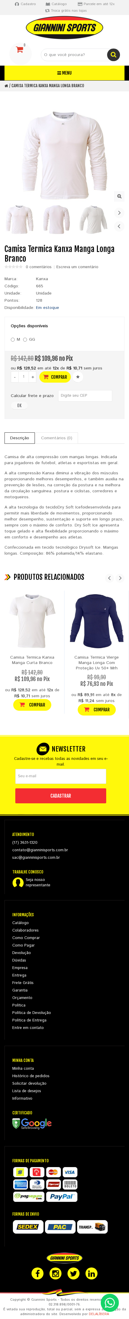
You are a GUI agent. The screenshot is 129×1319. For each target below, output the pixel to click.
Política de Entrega (29, 1020)
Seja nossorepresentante (38, 882)
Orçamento (22, 998)
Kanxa (42, 279)
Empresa (20, 968)
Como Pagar (23, 945)
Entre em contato (28, 1028)
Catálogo (20, 923)
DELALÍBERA (99, 1314)
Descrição (19, 438)
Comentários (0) (56, 438)
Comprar (58, 377)
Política (19, 1005)
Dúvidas (19, 960)
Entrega (19, 975)
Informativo (22, 1098)
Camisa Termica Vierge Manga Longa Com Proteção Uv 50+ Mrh (96, 662)
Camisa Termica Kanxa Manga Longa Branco (47, 85)
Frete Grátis (23, 983)
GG (32, 339)
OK (19, 405)
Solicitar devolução (29, 1083)
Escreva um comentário (77, 267)
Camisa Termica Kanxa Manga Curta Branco (32, 660)
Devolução (21, 953)
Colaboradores (25, 930)
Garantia (20, 990)
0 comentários (39, 267)
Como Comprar (26, 938)
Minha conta (23, 1069)
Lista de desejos (26, 1091)
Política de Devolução (31, 1013)
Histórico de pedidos (31, 1076)
